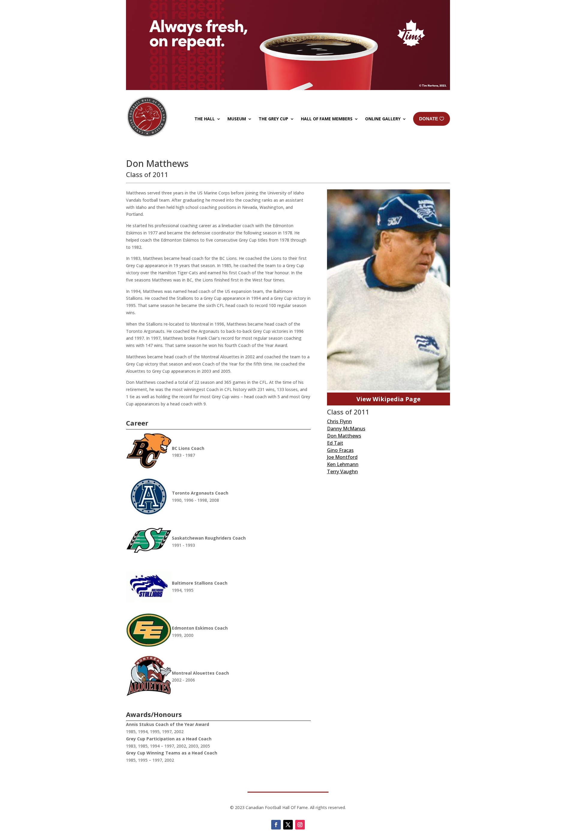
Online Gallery (382, 119)
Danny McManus (346, 428)
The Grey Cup (273, 119)
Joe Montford (342, 457)
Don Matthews (344, 435)
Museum (236, 119)
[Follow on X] (288, 824)
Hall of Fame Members (326, 119)
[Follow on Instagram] (300, 824)
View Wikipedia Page (388, 399)
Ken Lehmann (342, 464)
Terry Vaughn (342, 471)
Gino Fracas (340, 450)
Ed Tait (335, 443)
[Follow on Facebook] (276, 824)
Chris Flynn (339, 421)
